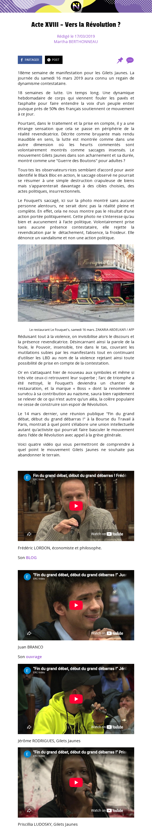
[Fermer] (6, 6)
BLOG (31, 557)
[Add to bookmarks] (120, 60)
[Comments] (129, 60)
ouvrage (34, 656)
